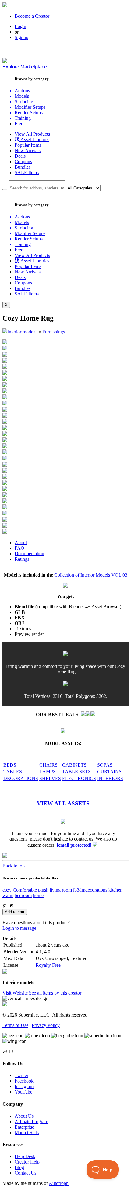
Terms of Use (15, 1025)
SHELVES (50, 778)
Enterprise (24, 1127)
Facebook (24, 1080)
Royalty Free (48, 965)
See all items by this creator (55, 992)
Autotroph (59, 1183)
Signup (21, 37)
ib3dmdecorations (90, 889)
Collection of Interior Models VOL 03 (90, 574)
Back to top (13, 865)
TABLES (12, 771)
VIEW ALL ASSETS (63, 803)
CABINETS (74, 765)
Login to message (19, 928)
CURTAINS (109, 771)
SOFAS (104, 765)
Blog (19, 1167)
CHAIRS (48, 765)
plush (43, 889)
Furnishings (53, 331)
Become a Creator (32, 16)
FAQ (19, 548)
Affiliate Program (31, 1121)
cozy (7, 889)
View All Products (32, 134)
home (38, 895)
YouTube (23, 1091)
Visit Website (15, 992)
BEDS (9, 765)
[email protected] (74, 845)
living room (61, 889)
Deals (20, 156)
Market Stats (27, 1132)
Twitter (21, 1075)
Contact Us (25, 1172)
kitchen (115, 889)
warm (7, 895)
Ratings (22, 559)
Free (19, 123)
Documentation (29, 553)
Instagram (24, 1086)
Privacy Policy (46, 1025)
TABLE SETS (76, 771)
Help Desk (25, 1156)
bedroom (23, 895)
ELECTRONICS (79, 778)
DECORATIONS (20, 778)
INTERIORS (110, 778)
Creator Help (27, 1161)
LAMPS (47, 771)
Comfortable (25, 889)
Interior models (21, 331)
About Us (24, 1116)
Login (20, 26)
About (21, 542)
